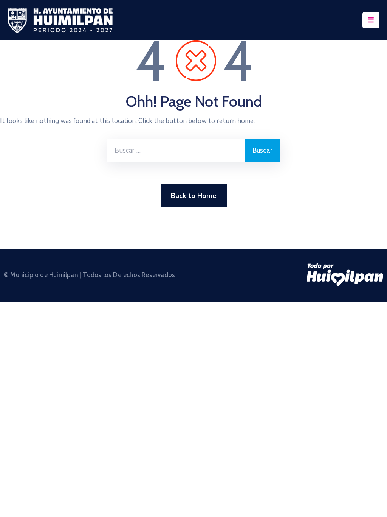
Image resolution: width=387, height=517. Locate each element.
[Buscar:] (176, 150)
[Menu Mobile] (370, 20)
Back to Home (194, 195)
